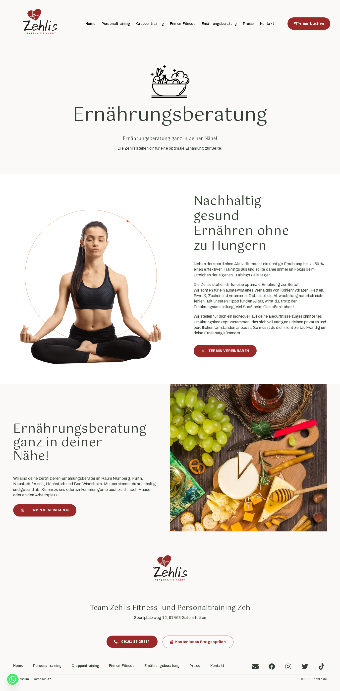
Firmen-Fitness (182, 24)
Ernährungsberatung (219, 24)
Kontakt (267, 24)
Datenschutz (42, 679)
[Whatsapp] (12, 679)
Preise (248, 24)
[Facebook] (272, 666)
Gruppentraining (150, 24)
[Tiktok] (321, 666)
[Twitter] (305, 666)
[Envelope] (255, 666)
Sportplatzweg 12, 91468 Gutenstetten (170, 617)
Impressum (21, 679)
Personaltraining (116, 24)
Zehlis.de (320, 679)
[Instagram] (288, 666)
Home (90, 24)
